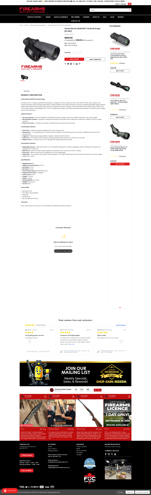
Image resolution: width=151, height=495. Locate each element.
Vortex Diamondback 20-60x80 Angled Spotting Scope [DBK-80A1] (119, 148)
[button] (85, 40)
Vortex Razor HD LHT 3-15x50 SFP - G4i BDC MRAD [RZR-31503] (119, 102)
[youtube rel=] (115, 454)
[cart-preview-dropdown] (129, 4)
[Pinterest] (79, 64)
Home (21, 25)
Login (117, 4)
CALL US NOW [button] (26, 470)
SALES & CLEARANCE (61, 17)
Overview (26, 91)
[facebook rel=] (106, 454)
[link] (38, 351)
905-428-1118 (57, 456)
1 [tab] (120, 307)
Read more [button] (35, 344)
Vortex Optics (114, 52)
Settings (120, 492)
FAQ (104, 17)
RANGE (48, 17)
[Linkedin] (77, 64)
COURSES (86, 17)
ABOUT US (96, 17)
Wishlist (50, 446)
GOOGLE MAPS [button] (27, 455)
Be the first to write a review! (63, 251)
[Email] (68, 64)
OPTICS (26, 25)
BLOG (112, 17)
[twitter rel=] (112, 454)
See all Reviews (121, 325)
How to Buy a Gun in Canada (113, 446)
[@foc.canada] (51, 390)
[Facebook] (65, 64)
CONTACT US (75, 21)
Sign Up (123, 4)
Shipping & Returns (53, 450)
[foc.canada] (22, 396)
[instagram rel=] (109, 454)
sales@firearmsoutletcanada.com (58, 462)
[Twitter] (74, 64)
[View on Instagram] (45, 397)
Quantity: (67, 52)
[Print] (71, 64)
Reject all (130, 492)
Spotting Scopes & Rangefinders (38, 25)
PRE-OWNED (75, 17)
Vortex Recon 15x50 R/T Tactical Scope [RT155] (59, 25)
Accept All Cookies (142, 492)
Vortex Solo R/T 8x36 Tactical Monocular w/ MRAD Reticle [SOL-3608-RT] (118, 56)
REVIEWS (121, 17)
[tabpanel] (119, 51)
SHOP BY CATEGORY (34, 17)
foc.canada (28, 396)
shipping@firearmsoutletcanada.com (59, 467)
